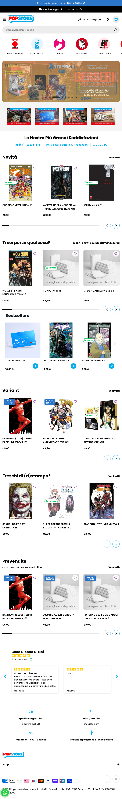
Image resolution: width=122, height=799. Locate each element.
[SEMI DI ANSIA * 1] (101, 183)
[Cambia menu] (4, 19)
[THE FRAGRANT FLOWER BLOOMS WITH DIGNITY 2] (61, 501)
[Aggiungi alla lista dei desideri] (35, 168)
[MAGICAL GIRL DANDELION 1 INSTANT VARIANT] (101, 416)
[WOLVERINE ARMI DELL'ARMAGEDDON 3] (20, 268)
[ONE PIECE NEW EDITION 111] (20, 183)
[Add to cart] (35, 366)
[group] (61, 81)
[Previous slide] (46, 97)
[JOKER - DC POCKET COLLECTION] (20, 501)
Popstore (15, 789)
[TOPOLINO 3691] (61, 268)
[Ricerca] (115, 30)
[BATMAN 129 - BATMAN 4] (61, 340)
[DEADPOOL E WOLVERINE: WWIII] (101, 501)
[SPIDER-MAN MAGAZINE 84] (101, 268)
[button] (50, 97)
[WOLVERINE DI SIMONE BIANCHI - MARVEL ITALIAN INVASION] (61, 183)
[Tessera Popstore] (22, 340)
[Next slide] (76, 97)
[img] (62, 655)
